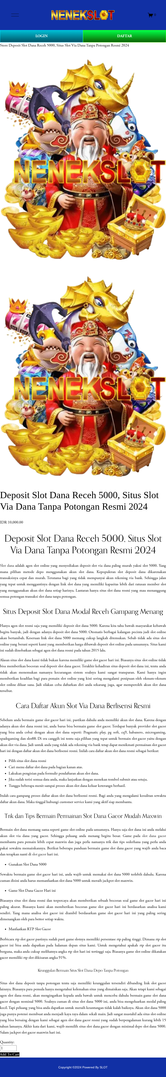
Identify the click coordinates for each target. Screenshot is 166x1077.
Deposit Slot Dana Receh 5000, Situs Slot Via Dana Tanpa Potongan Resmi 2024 (69, 45)
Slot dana (7, 565)
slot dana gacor (154, 836)
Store (4, 45)
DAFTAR (124, 36)
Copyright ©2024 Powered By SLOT (83, 1067)
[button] (9, 1054)
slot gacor (39, 854)
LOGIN (41, 36)
